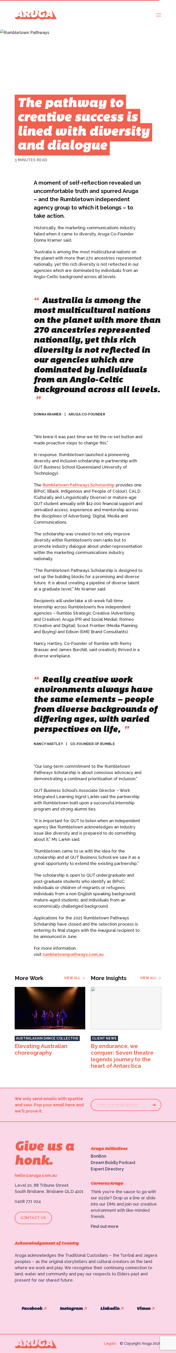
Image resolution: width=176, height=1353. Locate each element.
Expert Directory (107, 1169)
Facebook (32, 1309)
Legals (110, 1343)
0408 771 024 (28, 1201)
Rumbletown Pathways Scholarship (79, 485)
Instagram (71, 1309)
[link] (74, 978)
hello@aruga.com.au (36, 1175)
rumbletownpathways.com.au (73, 954)
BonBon (98, 1156)
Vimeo (144, 1309)
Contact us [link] (33, 1218)
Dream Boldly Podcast (113, 1162)
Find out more (104, 1226)
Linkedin (109, 1309)
